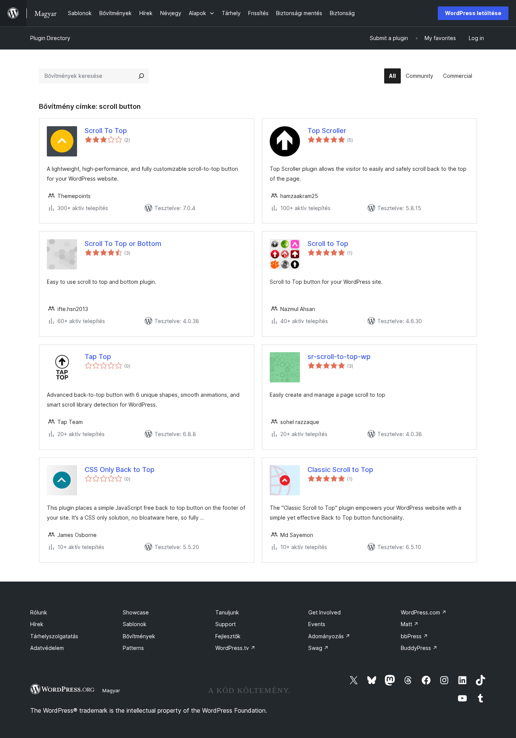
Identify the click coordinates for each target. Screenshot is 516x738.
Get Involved (324, 612)
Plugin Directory (50, 38)
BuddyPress (419, 648)
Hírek (36, 624)
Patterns (133, 648)
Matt (410, 624)
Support (225, 624)
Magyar (111, 690)
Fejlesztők (228, 636)
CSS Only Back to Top (119, 469)
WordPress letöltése (473, 13)
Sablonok (135, 624)
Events (316, 624)
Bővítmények (139, 636)
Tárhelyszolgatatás (54, 636)
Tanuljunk (227, 612)
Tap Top (98, 356)
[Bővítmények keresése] (141, 76)
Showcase (136, 612)
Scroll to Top (327, 244)
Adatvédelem (47, 648)
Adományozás (329, 636)
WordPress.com (423, 612)
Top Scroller (326, 131)
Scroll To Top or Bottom (123, 244)
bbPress (414, 636)
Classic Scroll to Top (340, 469)
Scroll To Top (106, 131)
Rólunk (38, 612)
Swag (318, 648)
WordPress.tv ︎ (235, 648)
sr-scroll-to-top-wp (339, 356)
